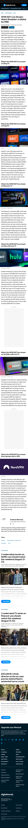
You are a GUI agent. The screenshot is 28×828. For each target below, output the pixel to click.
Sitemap (18, 811)
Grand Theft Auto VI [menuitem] (5, 8)
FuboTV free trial (14, 179)
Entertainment (4, 761)
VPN (9, 543)
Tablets (17, 749)
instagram (10, 523)
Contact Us (3, 772)
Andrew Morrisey (6, 25)
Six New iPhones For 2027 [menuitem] (16, 8)
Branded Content (20, 774)
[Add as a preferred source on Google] (4, 27)
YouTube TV (4, 380)
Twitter (9, 739)
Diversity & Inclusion (6, 811)
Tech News (3, 543)
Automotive (4, 764)
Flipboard (1, 743)
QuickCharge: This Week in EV (14, 540)
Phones (3, 749)
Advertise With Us (5, 775)
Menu (1, 5)
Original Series (19, 764)
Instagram (5, 739)
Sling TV (3, 89)
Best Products (19, 759)
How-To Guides (19, 761)
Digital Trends (8, 7)
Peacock (3, 540)
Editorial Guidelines (5, 777)
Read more (6, 601)
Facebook (1, 739)
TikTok (16, 739)
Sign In (24, 5)
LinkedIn (23, 739)
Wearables (18, 752)
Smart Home (4, 759)
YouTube (12, 739)
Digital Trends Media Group (8, 818)
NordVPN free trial (6, 509)
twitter (13, 523)
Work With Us (4, 808)
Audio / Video (4, 757)
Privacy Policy (19, 805)
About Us (3, 769)
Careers (3, 805)
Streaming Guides (20, 757)
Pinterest (19, 739)
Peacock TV (8, 213)
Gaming (3, 754)
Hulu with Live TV (6, 276)
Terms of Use (4, 813)
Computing (4, 752)
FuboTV (3, 151)
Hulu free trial (18, 290)
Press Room (18, 808)
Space (17, 754)
